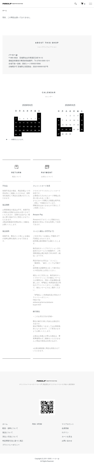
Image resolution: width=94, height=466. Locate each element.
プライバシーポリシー (11, 444)
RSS (34, 424)
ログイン (65, 432)
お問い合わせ (67, 440)
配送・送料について (10, 428)
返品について (7, 432)
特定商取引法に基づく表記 (12, 440)
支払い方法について (10, 436)
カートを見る (67, 436)
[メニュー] (90, 3)
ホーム (4, 10)
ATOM (39, 424)
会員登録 (65, 428)
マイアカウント (68, 424)
